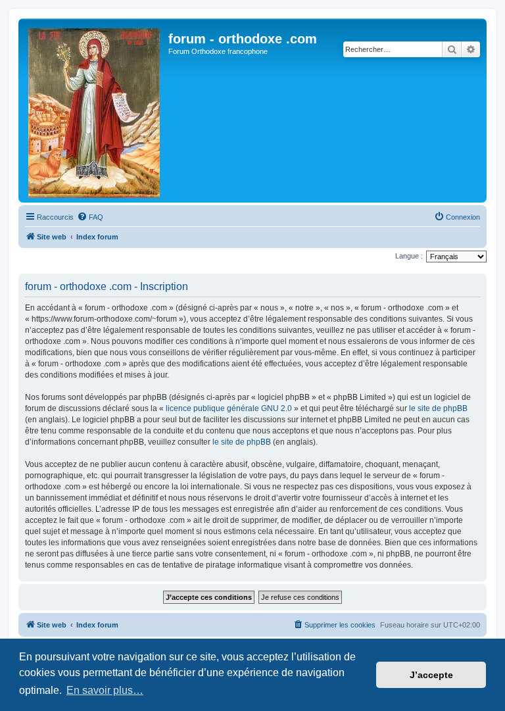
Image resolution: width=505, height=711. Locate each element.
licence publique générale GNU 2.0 (229, 408)
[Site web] (95, 110)
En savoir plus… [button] (104, 690)
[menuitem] (90, 217)
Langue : (409, 256)
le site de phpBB (438, 408)
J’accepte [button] (431, 675)
